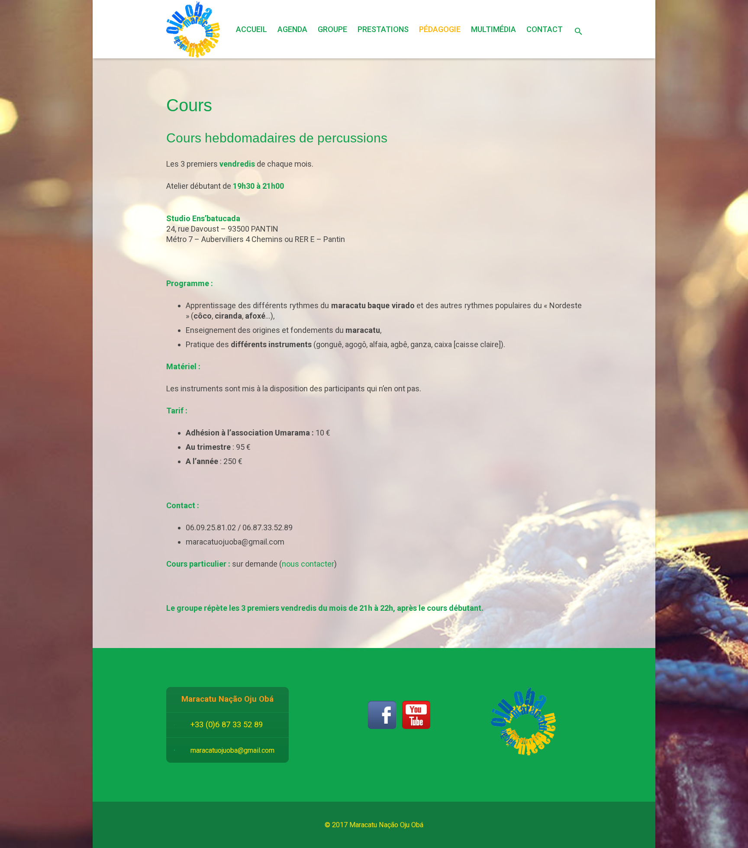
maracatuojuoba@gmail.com (232, 750)
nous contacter (308, 563)
